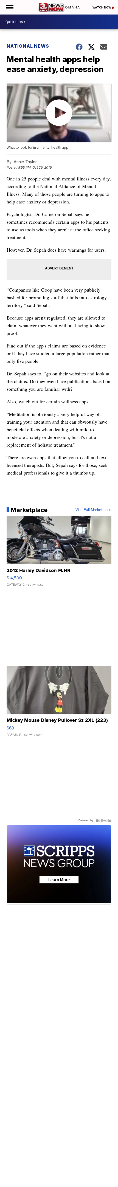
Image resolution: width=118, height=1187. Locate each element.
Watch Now (102, 7)
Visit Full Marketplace (93, 510)
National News (28, 46)
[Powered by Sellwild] (103, 820)
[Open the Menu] (9, 7)
